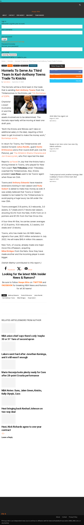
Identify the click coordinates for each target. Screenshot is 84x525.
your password (7, 37)
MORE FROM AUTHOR (30, 320)
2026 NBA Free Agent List (59, 116)
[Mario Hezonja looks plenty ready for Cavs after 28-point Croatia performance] (9, 364)
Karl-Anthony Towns (25, 90)
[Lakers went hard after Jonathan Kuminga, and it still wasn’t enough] (9, 346)
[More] (41, 308)
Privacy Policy (73, 517)
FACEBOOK (7, 285)
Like (80, 71)
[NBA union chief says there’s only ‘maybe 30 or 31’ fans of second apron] (9, 328)
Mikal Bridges (21, 298)
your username (7, 30)
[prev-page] (2, 433)
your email (5, 52)
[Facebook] (5, 308)
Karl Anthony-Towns (9, 298)
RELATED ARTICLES (11, 320)
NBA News (16, 65)
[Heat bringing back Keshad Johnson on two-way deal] (9, 401)
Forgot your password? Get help (13, 42)
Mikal (4, 251)
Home (3, 61)
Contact (12, 15)
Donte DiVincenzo (26, 295)
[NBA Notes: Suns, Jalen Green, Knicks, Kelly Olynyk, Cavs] (9, 382)
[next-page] (4, 433)
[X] (12, 308)
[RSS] (3, 514)
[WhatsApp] (19, 308)
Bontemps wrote (9, 138)
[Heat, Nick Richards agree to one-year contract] (9, 419)
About (5, 15)
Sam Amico (7, 82)
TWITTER (37, 282)
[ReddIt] (26, 308)
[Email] (33, 308)
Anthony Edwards (20, 182)
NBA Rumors (24, 65)
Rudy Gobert (32, 298)
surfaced (14, 162)
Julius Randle (23, 147)
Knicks (10, 65)
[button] (79, 5)
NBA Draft (29, 15)
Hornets (10, 61)
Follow (78, 76)
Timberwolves (33, 65)
